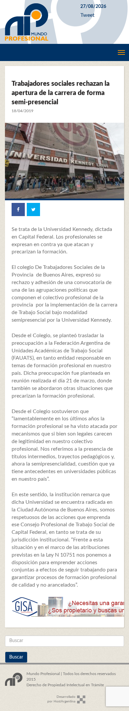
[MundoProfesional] (37, 22)
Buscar (16, 657)
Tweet (87, 15)
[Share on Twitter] (33, 209)
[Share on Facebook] (18, 209)
